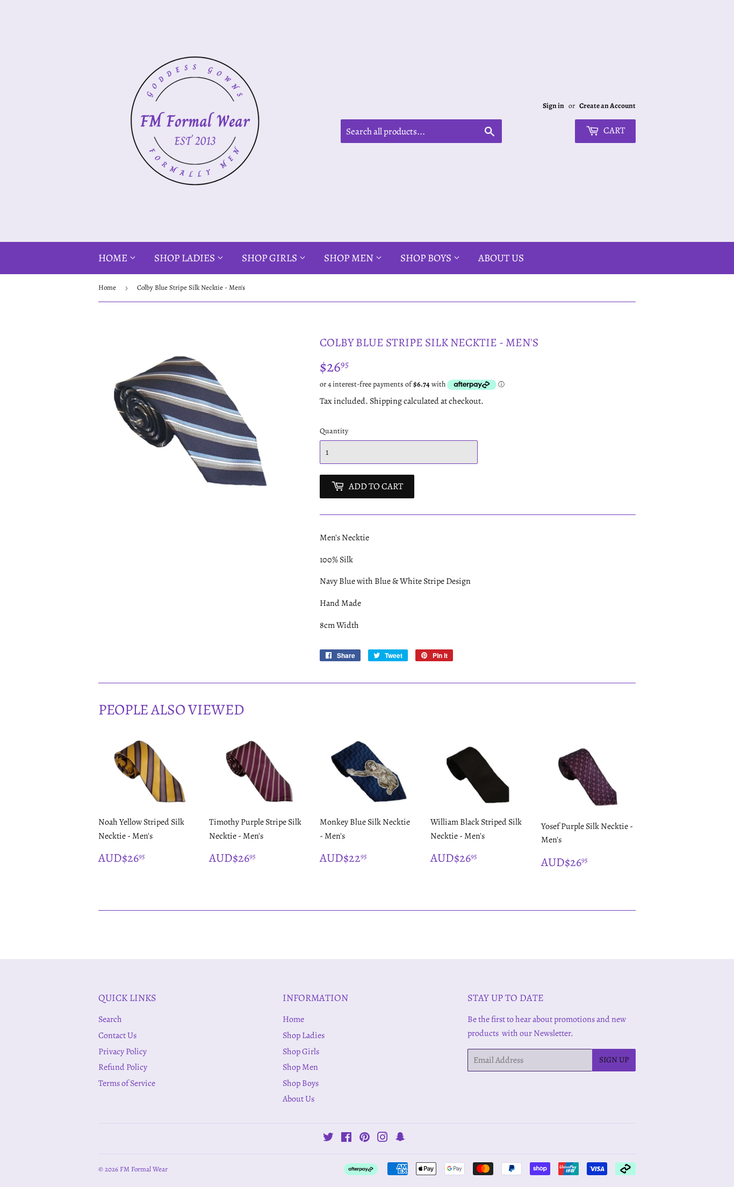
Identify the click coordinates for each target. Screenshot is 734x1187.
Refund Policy (122, 1067)
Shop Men (350, 258)
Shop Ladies (185, 258)
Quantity (334, 431)
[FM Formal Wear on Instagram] (382, 1139)
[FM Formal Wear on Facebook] (346, 1139)
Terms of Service (126, 1083)
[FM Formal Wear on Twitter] (328, 1139)
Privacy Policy (122, 1051)
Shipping (386, 401)
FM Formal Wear (144, 1169)
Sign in (553, 106)
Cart (613, 130)
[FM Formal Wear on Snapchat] (400, 1139)
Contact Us (117, 1035)
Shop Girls (270, 258)
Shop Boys (427, 258)
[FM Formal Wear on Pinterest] (364, 1139)
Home (113, 258)
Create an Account (607, 106)
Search (110, 1019)
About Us (501, 258)
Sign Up (614, 1059)
